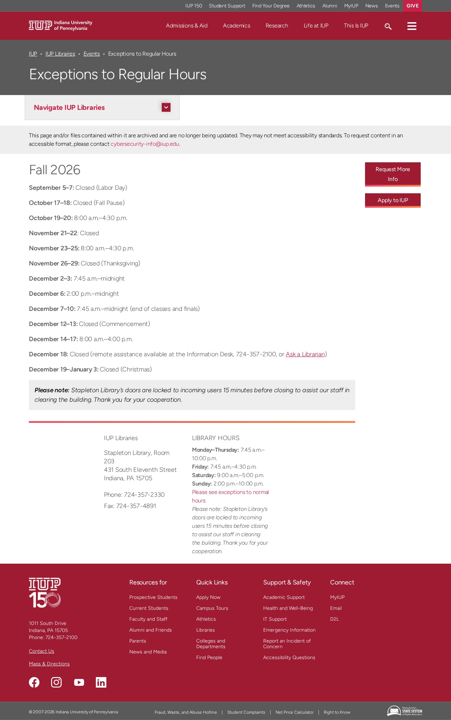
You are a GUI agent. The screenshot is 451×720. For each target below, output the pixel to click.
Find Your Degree (271, 6)
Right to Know (337, 712)
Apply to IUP (393, 200)
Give (413, 6)
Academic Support (284, 597)
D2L (334, 619)
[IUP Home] (60, 25)
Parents (137, 641)
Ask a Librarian (305, 354)
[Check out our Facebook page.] (34, 682)
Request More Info (393, 174)
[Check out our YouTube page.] (79, 682)
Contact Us (41, 651)
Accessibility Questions (289, 657)
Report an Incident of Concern (287, 644)
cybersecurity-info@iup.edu (145, 143)
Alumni (329, 6)
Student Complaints (246, 712)
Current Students (148, 608)
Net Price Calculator (295, 712)
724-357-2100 (61, 637)
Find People (209, 657)
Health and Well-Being (288, 608)
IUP (33, 53)
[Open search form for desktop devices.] (388, 25)
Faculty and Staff (148, 619)
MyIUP (351, 6)
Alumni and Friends (150, 630)
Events (392, 6)
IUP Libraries (60, 53)
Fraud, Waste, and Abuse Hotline (186, 712)
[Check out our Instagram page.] (56, 682)
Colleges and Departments (211, 644)
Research (277, 25)
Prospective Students (153, 597)
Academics (236, 25)
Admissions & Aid (187, 25)
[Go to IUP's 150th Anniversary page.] (45, 592)
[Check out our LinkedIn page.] (101, 682)
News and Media (148, 652)
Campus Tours (212, 608)
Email (336, 608)
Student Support (227, 6)
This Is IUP (356, 25)
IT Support (275, 619)
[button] (411, 25)
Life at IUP (316, 25)
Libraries (205, 630)
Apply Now (208, 597)
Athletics (306, 6)
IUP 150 (193, 6)
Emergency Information (289, 630)
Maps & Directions (49, 664)
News (371, 6)
